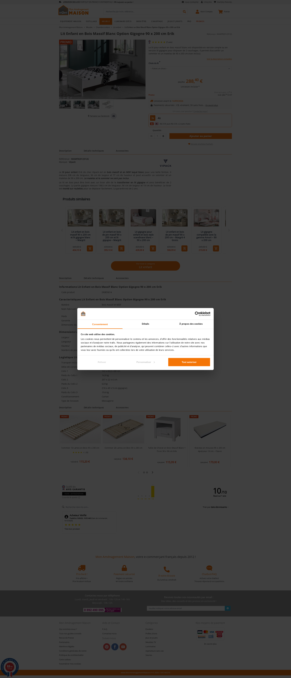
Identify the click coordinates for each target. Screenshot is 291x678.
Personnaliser (143, 362)
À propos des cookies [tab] (191, 324)
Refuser (102, 362)
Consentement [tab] (100, 324)
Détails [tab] (145, 324)
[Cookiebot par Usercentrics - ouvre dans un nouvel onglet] (197, 313)
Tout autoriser (189, 362)
